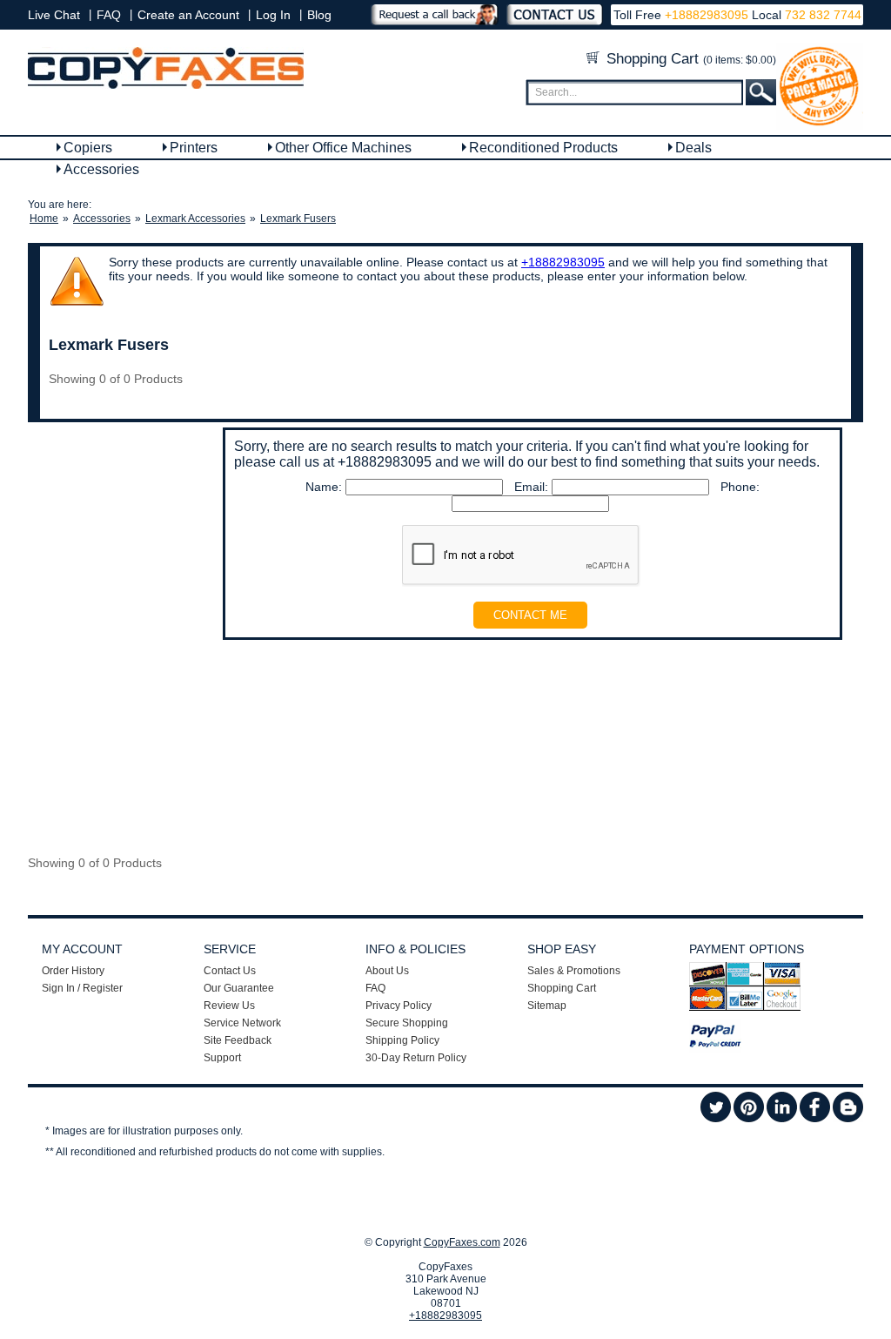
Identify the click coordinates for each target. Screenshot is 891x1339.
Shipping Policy (402, 1040)
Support (222, 1058)
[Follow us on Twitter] (715, 1119)
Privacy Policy (398, 1005)
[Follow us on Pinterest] (749, 1119)
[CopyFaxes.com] (166, 85)
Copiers (88, 147)
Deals (693, 147)
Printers (194, 147)
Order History (73, 971)
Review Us (229, 1005)
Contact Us (230, 971)
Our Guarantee (239, 988)
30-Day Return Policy (415, 1058)
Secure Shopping (406, 1023)
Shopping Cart (689, 58)
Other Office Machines (343, 147)
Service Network (242, 1023)
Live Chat (54, 15)
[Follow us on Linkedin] (782, 1119)
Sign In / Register (82, 988)
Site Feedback (237, 1040)
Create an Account (188, 15)
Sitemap (546, 1005)
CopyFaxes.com (462, 1242)
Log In (273, 15)
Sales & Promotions (573, 971)
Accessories (101, 169)
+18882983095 (706, 15)
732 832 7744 (821, 15)
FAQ (109, 15)
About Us (387, 971)
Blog (319, 15)
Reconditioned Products (543, 147)
